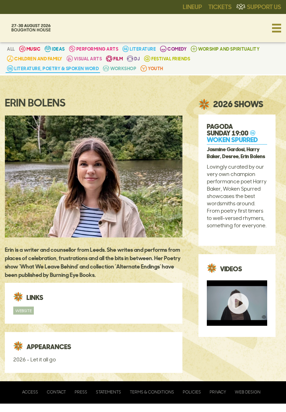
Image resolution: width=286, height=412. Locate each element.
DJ (137, 58)
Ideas (58, 48)
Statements (108, 392)
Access (30, 392)
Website (23, 310)
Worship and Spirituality (228, 48)
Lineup (192, 6)
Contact (56, 392)
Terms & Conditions (152, 392)
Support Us (264, 6)
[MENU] (277, 28)
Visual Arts (88, 58)
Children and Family (38, 58)
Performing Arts (97, 48)
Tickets (220, 6)
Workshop (123, 68)
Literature (143, 48)
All (11, 48)
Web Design (248, 392)
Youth (155, 68)
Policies (192, 392)
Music (34, 48)
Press (81, 392)
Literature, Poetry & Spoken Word (56, 68)
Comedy (177, 48)
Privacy (218, 392)
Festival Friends (170, 58)
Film (118, 58)
